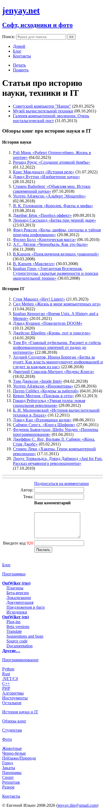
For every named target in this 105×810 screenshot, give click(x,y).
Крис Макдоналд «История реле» (43, 172)
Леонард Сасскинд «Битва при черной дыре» (54, 220)
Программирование (20, 660)
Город (7, 763)
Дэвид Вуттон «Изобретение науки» (46, 176)
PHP (6, 688)
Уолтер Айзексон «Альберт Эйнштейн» (49, 196)
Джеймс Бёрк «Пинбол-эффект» (42, 215)
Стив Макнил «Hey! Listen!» (39, 299)
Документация (19, 602)
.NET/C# (10, 678)
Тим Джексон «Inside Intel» (37, 381)
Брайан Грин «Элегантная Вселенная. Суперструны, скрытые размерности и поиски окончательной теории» (55, 273)
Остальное (12, 702)
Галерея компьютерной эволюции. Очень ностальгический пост (51, 118)
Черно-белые (14, 753)
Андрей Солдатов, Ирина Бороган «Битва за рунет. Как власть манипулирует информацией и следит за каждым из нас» (58, 362)
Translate (14, 631)
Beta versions (17, 626)
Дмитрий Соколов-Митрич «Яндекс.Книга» (53, 371)
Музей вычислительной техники (43, 111)
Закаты (8, 767)
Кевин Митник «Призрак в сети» (43, 395)
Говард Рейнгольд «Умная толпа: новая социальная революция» (49, 403)
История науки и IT (20, 712)
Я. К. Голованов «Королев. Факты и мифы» (53, 205)
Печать (19, 65)
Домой (19, 46)
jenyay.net (21, 10)
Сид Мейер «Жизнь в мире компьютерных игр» (57, 304)
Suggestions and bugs (24, 636)
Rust (6, 674)
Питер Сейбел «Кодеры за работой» (46, 391)
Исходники (16, 612)
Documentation (19, 646)
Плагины (14, 588)
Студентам (12, 730)
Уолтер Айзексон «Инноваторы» (43, 386)
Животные (12, 748)
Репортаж (11, 782)
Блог (17, 51)
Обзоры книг (14, 721)
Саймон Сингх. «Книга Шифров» (44, 424)
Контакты (22, 56)
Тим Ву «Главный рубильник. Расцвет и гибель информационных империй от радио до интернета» (57, 347)
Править (21, 70)
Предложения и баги (25, 607)
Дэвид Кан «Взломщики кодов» (42, 420)
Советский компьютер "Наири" (42, 106)
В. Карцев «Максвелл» (34, 263)
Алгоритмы (13, 693)
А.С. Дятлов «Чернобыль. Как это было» (50, 244)
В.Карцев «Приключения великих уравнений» (56, 254)
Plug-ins (13, 621)
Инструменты (15, 698)
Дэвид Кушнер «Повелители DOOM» (47, 323)
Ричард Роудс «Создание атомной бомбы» (51, 162)
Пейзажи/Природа (19, 758)
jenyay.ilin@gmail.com (77, 805)
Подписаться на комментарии (61, 483)
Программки (14, 574)
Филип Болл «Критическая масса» (44, 239)
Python (8, 669)
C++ (6, 683)
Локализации (18, 597)
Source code (16, 641)
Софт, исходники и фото (37, 24)
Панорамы (12, 772)
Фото (7, 739)
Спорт (8, 777)
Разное (8, 787)
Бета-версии (17, 592)
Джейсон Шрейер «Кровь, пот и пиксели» (52, 333)
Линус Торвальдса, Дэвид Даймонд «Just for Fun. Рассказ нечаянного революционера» (58, 461)
